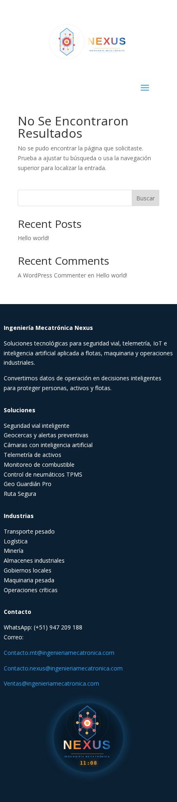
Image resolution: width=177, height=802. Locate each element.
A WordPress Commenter (52, 275)
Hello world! (33, 238)
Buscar (145, 198)
